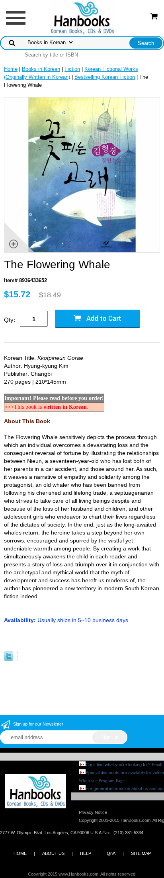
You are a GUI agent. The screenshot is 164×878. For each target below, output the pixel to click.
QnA (111, 853)
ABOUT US (53, 853)
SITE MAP (141, 853)
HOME (20, 853)
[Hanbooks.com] (82, 17)
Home (11, 69)
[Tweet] (8, 659)
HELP (85, 853)
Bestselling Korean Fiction (104, 77)
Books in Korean (41, 69)
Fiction (72, 69)
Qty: (9, 319)
